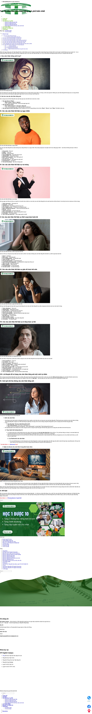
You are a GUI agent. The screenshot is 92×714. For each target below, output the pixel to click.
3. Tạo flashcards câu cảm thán (12, 47)
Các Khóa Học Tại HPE (8, 21)
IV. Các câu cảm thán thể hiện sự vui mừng (12, 39)
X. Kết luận (5, 49)
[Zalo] (89, 702)
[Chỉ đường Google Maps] (89, 711)
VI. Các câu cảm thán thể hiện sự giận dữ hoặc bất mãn (14, 41)
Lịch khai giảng (6, 544)
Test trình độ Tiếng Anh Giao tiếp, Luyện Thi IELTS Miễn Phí (15, 564)
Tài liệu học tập (8, 30)
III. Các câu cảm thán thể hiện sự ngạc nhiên (12, 38)
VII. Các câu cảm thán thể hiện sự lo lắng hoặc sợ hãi (14, 42)
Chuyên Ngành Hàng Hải (8, 540)
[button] (5, 711)
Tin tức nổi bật (8, 31)
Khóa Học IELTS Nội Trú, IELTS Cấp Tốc (11, 553)
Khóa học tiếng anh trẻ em (10, 23)
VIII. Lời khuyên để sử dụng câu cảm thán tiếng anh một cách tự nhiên (17, 43)
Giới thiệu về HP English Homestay (10, 552)
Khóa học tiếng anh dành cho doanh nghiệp (12, 554)
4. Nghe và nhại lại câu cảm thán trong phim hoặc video (17, 48)
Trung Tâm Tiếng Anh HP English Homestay (12, 566)
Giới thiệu (5, 19)
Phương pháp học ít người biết (14, 498)
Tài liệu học (5, 562)
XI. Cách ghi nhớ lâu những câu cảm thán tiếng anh (13, 44)
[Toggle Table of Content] (1, 33)
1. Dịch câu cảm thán (11, 45)
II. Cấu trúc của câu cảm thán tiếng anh (13, 36)
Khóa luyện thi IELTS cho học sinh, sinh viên (14, 25)
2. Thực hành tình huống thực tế (12, 46)
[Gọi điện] (89, 698)
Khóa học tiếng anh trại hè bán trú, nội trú (11, 558)
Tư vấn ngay (5, 568)
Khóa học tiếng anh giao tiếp (11, 22)
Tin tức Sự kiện (6, 546)
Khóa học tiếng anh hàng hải (11, 24)
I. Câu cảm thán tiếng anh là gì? (9, 35)
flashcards (12, 444)
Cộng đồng (5, 29)
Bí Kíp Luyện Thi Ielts (7, 539)
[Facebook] (89, 706)
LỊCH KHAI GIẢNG (7, 27)
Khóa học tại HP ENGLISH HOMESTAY (11, 542)
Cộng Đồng (5, 550)
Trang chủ (5, 18)
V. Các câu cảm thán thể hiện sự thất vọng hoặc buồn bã (14, 40)
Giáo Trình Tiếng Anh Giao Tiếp (9, 541)
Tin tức (4, 565)
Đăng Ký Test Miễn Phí (8, 28)
